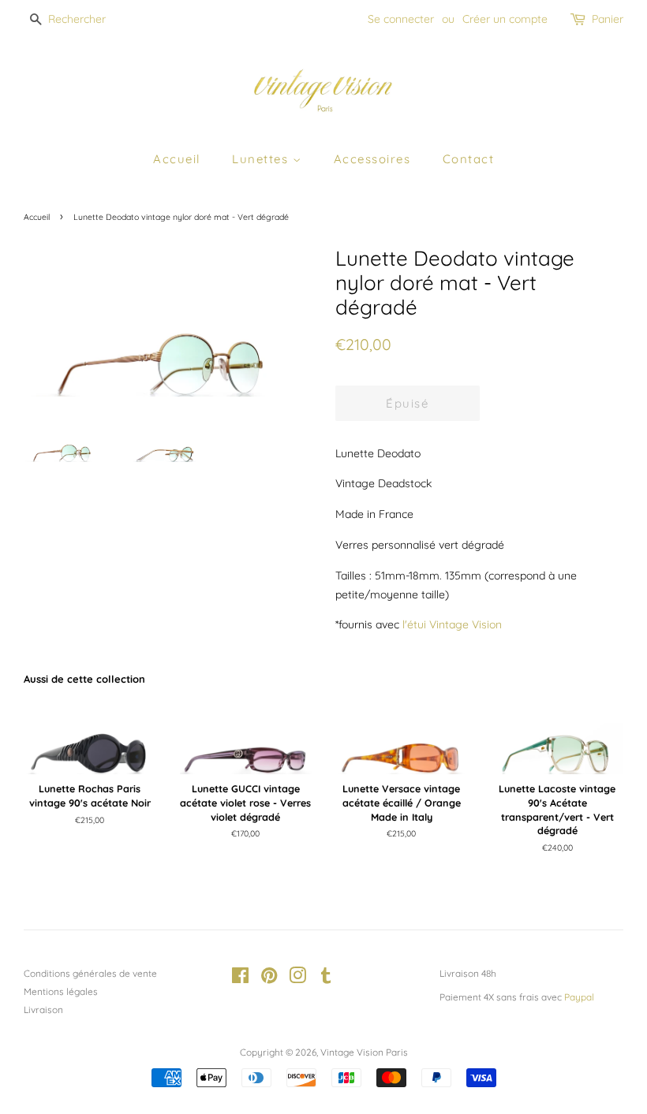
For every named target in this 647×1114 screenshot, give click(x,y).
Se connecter (401, 19)
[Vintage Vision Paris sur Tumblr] (326, 979)
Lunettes (262, 158)
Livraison (43, 1009)
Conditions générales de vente (90, 973)
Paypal (579, 997)
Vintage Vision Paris (364, 1052)
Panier (607, 19)
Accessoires (372, 158)
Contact (469, 158)
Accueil (176, 158)
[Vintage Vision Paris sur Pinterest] (269, 979)
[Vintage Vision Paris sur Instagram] (297, 979)
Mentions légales (61, 991)
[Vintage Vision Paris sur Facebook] (240, 979)
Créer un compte (505, 19)
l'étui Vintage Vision (452, 624)
